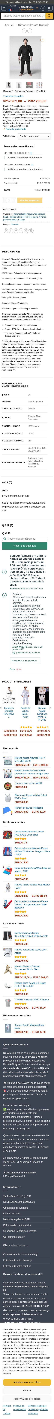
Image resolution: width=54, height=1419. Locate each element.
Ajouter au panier (29, 200)
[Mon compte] (42, 8)
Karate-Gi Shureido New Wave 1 (9, 712)
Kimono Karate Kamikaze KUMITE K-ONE (42, 714)
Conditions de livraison (15, 1208)
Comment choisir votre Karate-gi (20, 1254)
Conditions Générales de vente (19, 1231)
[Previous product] (29, 30)
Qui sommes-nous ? (14, 1237)
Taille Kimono (9, 136)
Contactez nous (11, 1213)
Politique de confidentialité (17, 1225)
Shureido (14, 224)
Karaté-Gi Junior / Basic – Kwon (25, 712)
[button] (3, 8)
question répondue (13, 96)
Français (12, 6)
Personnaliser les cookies (27, 1398)
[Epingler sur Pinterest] (26, 230)
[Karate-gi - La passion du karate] (26, 8)
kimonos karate (32, 217)
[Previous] (9, 57)
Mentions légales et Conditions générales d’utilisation (38, 1410)
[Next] (42, 57)
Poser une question (25, 546)
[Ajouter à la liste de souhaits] (42, 40)
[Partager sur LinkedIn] (31, 230)
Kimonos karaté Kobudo (33, 25)
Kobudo (21, 220)
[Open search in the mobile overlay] (27, 16)
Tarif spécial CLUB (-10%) (17, 1196)
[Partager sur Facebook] (11, 230)
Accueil (9, 25)
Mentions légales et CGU (16, 1219)
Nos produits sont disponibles (19, 1202)
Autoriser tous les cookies (27, 1382)
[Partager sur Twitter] (16, 230)
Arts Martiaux (39, 214)
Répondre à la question (24, 660)
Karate (6, 217)
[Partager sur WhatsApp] (6, 230)
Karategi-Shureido (17, 217)
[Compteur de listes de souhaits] (37, 8)
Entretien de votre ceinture (17, 1266)
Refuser (27, 1390)
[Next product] (24, 30)
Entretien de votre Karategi (17, 1260)
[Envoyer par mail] (21, 230)
